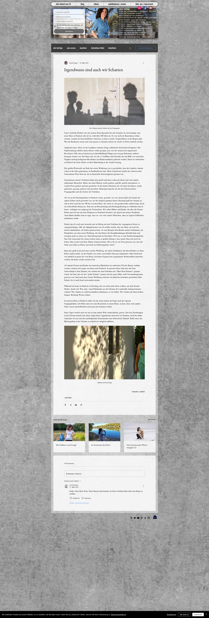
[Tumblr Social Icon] (145, 518)
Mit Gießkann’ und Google (66, 445)
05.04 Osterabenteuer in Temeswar (131, 35)
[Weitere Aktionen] (143, 63)
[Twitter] (134, 518)
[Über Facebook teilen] (65, 405)
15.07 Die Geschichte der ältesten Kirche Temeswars (138, 18)
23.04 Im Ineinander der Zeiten (130, 30)
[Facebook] (144, 7)
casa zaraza (71, 48)
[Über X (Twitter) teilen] (71, 405)
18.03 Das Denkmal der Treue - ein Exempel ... (136, 37)
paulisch (142, 392)
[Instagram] (139, 7)
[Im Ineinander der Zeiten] (104, 432)
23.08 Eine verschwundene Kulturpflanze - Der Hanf (137, 11)
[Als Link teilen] (81, 405)
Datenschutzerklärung (118, 614)
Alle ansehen (152, 419)
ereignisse (135, 392)
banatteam (112, 48)
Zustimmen (198, 614)
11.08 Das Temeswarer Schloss (130, 13)
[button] (104, 23)
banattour (83, 48)
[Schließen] (206, 614)
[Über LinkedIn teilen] (76, 405)
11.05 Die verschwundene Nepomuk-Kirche (134, 28)
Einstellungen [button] (171, 614)
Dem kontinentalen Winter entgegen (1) (137, 446)
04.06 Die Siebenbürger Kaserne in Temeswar (135, 24)
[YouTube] (150, 7)
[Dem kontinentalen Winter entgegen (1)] (140, 432)
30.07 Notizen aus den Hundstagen (131, 15)
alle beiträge (57, 48)
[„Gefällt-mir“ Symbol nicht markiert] (70, 498)
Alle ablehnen (184, 614)
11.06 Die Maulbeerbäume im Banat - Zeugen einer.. (137, 22)
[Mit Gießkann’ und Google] (69, 432)
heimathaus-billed (97, 48)
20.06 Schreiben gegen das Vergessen (132, 20)
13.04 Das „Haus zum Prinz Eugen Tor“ (133, 32)
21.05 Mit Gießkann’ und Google (130, 26)
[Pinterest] (141, 518)
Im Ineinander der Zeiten (100, 445)
